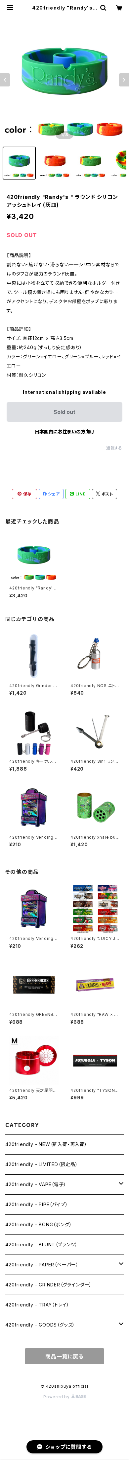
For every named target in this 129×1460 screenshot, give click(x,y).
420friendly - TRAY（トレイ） (37, 1304)
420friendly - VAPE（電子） (35, 1184)
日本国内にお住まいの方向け (64, 431)
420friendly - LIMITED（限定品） (41, 1164)
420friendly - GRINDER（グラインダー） (48, 1284)
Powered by (57, 1396)
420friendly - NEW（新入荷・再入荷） (46, 1144)
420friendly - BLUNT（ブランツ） (41, 1244)
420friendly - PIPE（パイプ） (36, 1204)
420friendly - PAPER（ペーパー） (42, 1264)
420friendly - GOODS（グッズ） (40, 1325)
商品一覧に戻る (64, 1356)
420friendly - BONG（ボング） (38, 1224)
